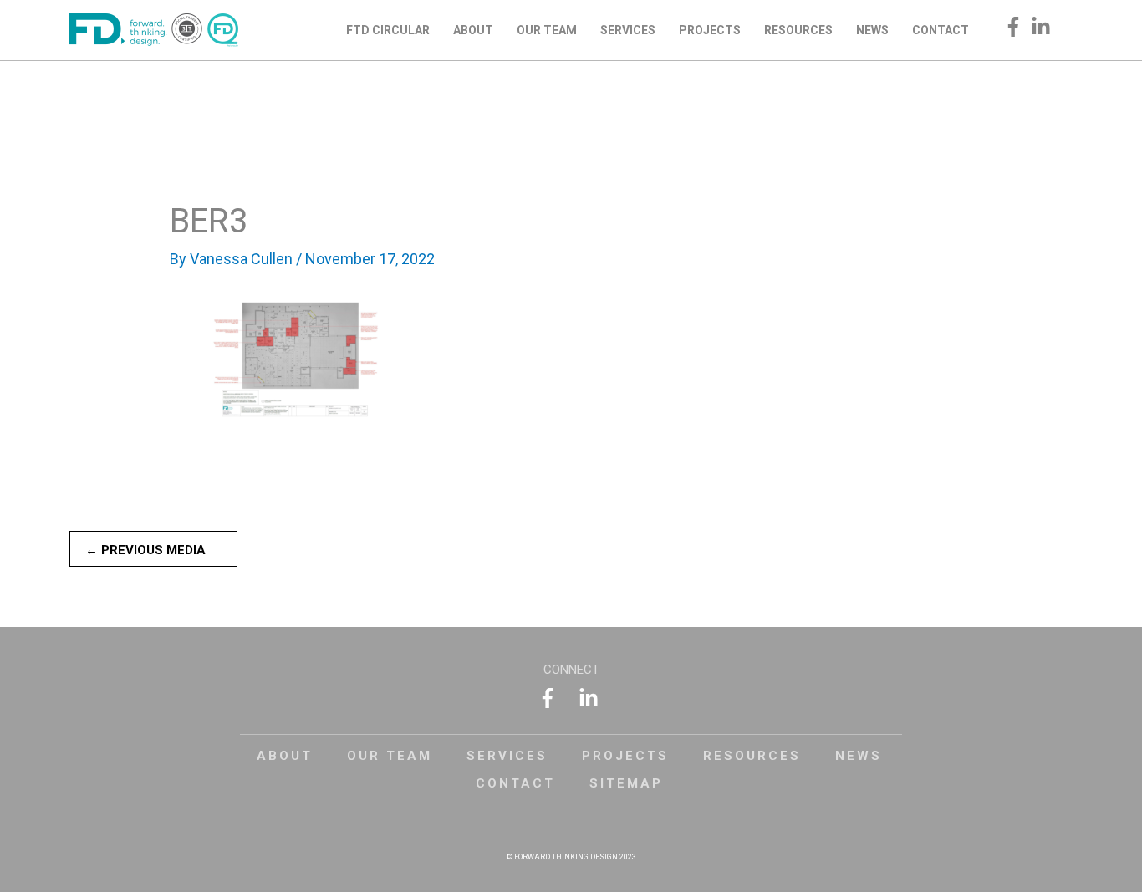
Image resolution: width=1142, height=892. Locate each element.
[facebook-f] (1016, 27)
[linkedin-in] (1044, 27)
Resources (752, 755)
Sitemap (626, 783)
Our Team (389, 755)
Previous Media (145, 550)
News (858, 755)
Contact (515, 783)
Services (507, 755)
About (285, 755)
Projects (625, 755)
